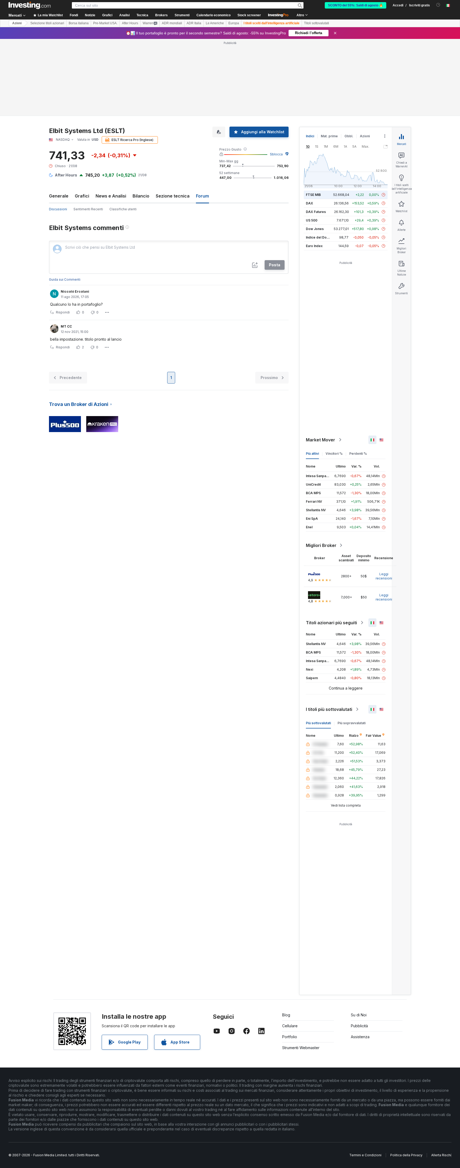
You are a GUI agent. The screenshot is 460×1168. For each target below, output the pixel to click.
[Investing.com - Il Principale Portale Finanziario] (30, 5)
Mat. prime (329, 136)
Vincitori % (334, 454)
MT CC (66, 326)
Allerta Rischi (441, 1155)
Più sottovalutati (318, 723)
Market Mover (320, 439)
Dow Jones (315, 229)
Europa (233, 23)
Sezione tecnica (173, 196)
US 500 (311, 220)
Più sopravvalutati (351, 723)
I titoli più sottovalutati (329, 709)
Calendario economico (213, 15)
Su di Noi (359, 1015)
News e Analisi (111, 196)
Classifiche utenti (123, 209)
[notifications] (438, 4)
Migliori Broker (321, 545)
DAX (309, 203)
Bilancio (141, 196)
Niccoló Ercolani (75, 291)
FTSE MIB (313, 195)
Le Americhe (215, 23)
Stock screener (249, 15)
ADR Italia (194, 23)
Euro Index (314, 246)
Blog (286, 1015)
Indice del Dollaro (320, 237)
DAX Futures (316, 212)
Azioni (17, 23)
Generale (58, 196)
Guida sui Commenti (64, 279)
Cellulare (290, 1026)
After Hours (130, 23)
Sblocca (276, 154)
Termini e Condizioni (365, 1155)
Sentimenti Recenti (88, 209)
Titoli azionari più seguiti (331, 622)
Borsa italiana (79, 23)
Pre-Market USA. (105, 23)
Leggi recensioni (384, 576)
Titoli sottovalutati (316, 23)
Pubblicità (359, 1026)
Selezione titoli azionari (47, 23)
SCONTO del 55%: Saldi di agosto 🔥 (355, 5)
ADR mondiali (172, 23)
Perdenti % (358, 454)
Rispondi (63, 312)
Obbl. (348, 136)
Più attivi (312, 454)
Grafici (82, 196)
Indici (310, 136)
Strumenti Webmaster (300, 1047)
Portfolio (289, 1036)
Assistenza (360, 1036)
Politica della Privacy (406, 1155)
